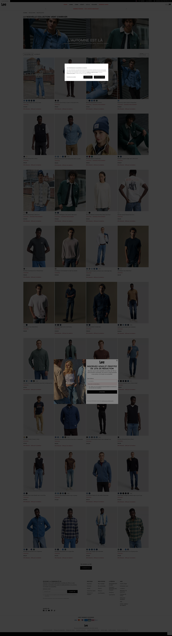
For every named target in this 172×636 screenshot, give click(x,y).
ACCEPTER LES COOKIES (99, 77)
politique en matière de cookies (92, 72)
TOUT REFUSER (88, 77)
